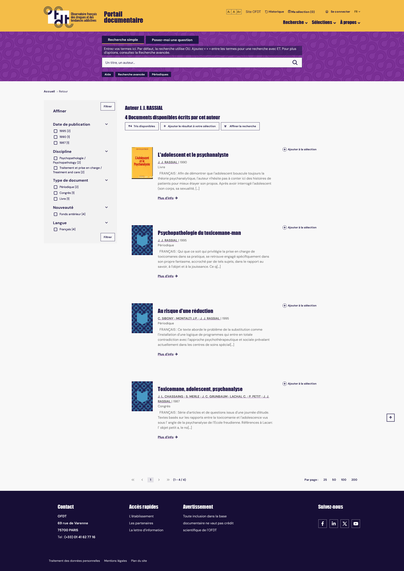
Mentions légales (115, 561)
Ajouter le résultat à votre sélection (192, 126)
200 (354, 480)
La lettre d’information (146, 530)
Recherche (293, 22)
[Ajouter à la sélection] (285, 149)
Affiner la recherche (243, 126)
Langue (60, 222)
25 (325, 480)
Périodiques (160, 74)
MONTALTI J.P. (187, 318)
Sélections (322, 22)
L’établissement (141, 516)
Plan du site (139, 561)
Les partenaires (141, 523)
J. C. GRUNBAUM (214, 396)
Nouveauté (63, 207)
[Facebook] (322, 523)
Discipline (62, 151)
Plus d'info (166, 198)
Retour (63, 91)
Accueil (49, 91)
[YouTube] (356, 523)
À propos (348, 22)
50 (334, 480)
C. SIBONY (166, 318)
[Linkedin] (334, 523)
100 (343, 480)
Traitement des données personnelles (74, 561)
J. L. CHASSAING (170, 396)
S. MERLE (192, 396)
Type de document (70, 180)
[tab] (123, 40)
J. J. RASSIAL (167, 162)
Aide (108, 74)
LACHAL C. (238, 396)
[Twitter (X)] (344, 523)
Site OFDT (253, 11)
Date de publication (71, 124)
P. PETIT (255, 396)
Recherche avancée (131, 74)
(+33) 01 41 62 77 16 (79, 537)
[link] (133, 479)
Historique (276, 11)
